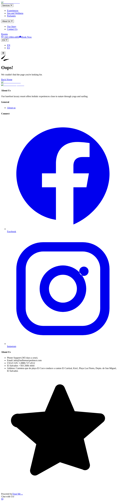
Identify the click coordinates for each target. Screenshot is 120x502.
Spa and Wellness (15, 13)
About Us (6, 21)
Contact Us (12, 29)
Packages (11, 16)
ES (8, 48)
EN (3, 40)
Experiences (12, 10)
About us (11, 108)
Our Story (11, 26)
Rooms (4, 34)
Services (6, 5)
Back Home (6, 79)
